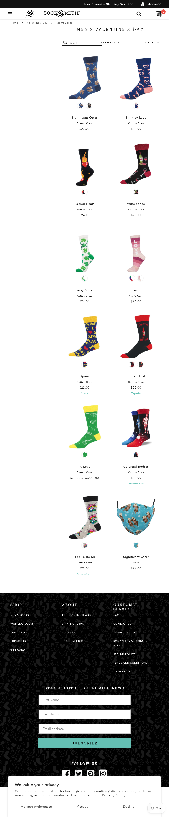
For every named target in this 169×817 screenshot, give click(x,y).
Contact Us (122, 623)
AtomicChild (136, 483)
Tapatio (136, 393)
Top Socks (18, 641)
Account (154, 4)
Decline (128, 806)
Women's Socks (22, 623)
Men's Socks (64, 22)
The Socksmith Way (76, 615)
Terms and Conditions (130, 663)
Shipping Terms (73, 623)
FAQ (116, 615)
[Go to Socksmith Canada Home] (30, 13)
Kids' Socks (18, 632)
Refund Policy (124, 654)
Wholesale (70, 632)
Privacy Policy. (114, 795)
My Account (122, 671)
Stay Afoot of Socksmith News (85, 688)
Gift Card (17, 649)
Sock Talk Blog (74, 641)
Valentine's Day (37, 22)
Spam (84, 393)
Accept (82, 806)
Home (14, 22)
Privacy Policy (124, 632)
